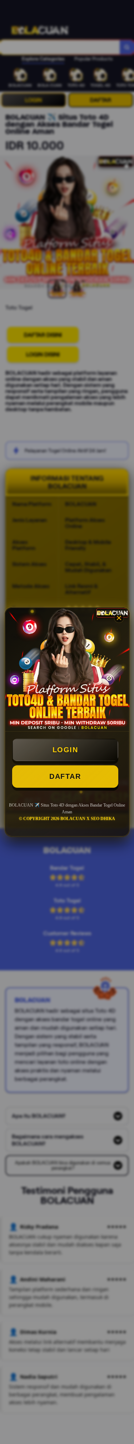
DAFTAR (65, 776)
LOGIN (65, 750)
